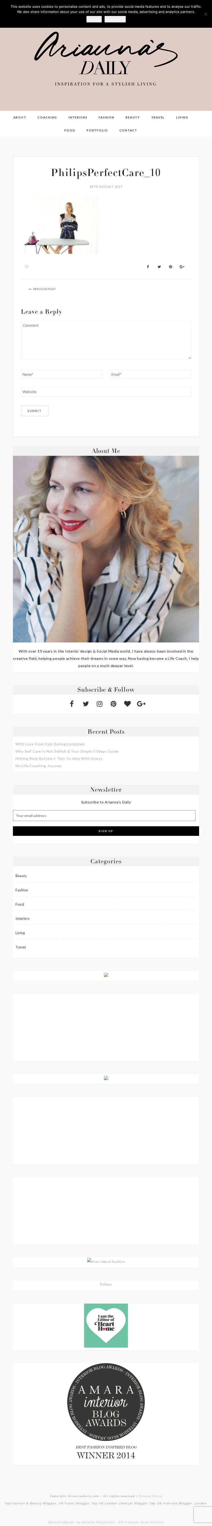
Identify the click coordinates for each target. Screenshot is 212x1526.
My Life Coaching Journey (39, 766)
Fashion (106, 117)
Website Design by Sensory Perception (81, 1522)
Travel (158, 117)
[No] (205, 14)
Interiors (78, 117)
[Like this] (27, 266)
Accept (94, 19)
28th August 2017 (106, 186)
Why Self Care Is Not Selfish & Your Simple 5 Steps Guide (67, 751)
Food (69, 130)
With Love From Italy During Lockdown (50, 744)
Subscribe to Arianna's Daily (106, 802)
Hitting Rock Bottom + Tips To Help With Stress (59, 758)
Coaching (47, 117)
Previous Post (44, 289)
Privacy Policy (150, 1496)
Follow (106, 1284)
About (19, 117)
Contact (128, 130)
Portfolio (97, 130)
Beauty (133, 117)
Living (182, 117)
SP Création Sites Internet (141, 1522)
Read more (115, 19)
